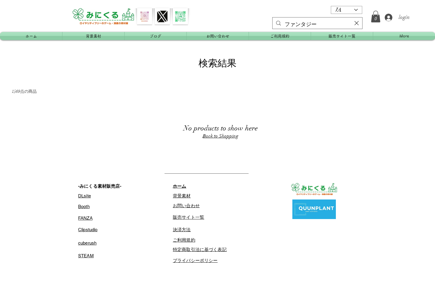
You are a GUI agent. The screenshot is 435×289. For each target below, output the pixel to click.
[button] (376, 16)
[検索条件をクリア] (356, 23)
